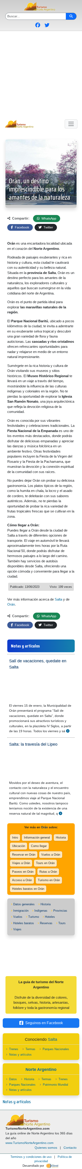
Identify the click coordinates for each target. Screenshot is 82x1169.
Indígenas (40, 910)
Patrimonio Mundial (55, 1084)
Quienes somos (46, 1147)
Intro (15, 837)
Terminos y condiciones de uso (30, 1157)
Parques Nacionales (56, 1049)
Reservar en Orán (23, 854)
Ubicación (18, 846)
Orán (11, 604)
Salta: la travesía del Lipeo (33, 744)
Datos (13, 1079)
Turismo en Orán (49, 880)
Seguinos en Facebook (44, 1023)
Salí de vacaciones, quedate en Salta (37, 664)
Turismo (33, 916)
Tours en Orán (45, 863)
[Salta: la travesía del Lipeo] (60, 813)
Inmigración (20, 910)
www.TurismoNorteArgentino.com (29, 1143)
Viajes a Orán (21, 863)
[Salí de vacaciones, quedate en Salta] (67, 731)
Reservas (46, 923)
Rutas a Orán (48, 871)
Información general (37, 837)
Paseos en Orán (22, 871)
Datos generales (24, 904)
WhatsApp (48, 218)
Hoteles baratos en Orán (28, 888)
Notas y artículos (20, 1054)
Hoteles (50, 916)
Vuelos (17, 916)
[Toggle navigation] (71, 123)
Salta (58, 599)
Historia (61, 837)
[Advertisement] (41, 74)
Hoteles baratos (23, 923)
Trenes (13, 1049)
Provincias (60, 910)
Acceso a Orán (22, 880)
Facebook (21, 227)
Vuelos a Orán (50, 854)
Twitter (48, 227)
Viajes (17, 929)
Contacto (70, 1147)
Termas (30, 1049)
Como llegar (39, 846)
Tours (62, 923)
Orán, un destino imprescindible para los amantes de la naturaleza (39, 189)
